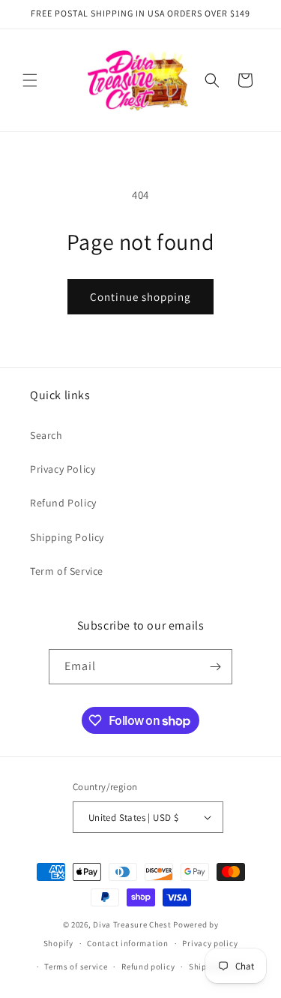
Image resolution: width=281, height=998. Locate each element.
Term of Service (66, 571)
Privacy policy (210, 943)
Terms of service (75, 966)
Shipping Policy (67, 537)
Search (46, 435)
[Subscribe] (215, 666)
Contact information (127, 943)
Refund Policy (63, 503)
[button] (29, 80)
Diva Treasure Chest (132, 924)
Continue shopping (140, 297)
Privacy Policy (62, 469)
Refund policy (148, 966)
